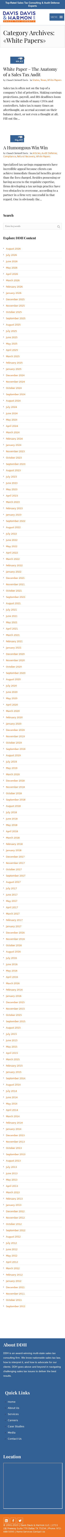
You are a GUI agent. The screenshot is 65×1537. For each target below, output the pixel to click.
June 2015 (12, 1040)
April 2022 (12, 552)
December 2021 (15, 578)
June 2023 (12, 483)
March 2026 (13, 280)
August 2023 (13, 470)
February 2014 (14, 1122)
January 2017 (13, 926)
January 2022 (13, 571)
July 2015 (11, 1034)
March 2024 (13, 432)
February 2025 (14, 362)
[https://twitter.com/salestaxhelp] (20, 1521)
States (35, 80)
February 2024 (14, 438)
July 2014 (11, 1091)
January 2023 (13, 514)
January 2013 (13, 1205)
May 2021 (11, 622)
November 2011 (15, 1293)
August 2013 (13, 1160)
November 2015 (15, 1008)
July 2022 (11, 533)
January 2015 (13, 1072)
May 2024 (11, 419)
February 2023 (14, 508)
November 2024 (15, 381)
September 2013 (15, 1154)
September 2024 (15, 394)
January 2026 (13, 293)
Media (12, 1432)
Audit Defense (49, 153)
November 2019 (15, 736)
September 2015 (15, 1021)
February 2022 (14, 565)
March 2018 (13, 837)
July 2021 (11, 609)
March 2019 (13, 774)
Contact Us (14, 1438)
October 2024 (14, 388)
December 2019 (15, 730)
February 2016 (14, 989)
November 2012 (15, 1217)
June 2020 (12, 692)
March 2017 (13, 913)
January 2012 (13, 1281)
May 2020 (11, 698)
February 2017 (14, 920)
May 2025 (11, 343)
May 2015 (11, 1046)
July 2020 (11, 685)
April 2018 (12, 831)
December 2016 (15, 932)
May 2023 (11, 489)
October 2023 (14, 457)
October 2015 (14, 1015)
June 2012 (12, 1249)
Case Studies (16, 1426)
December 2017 (15, 856)
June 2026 (12, 261)
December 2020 (15, 654)
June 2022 (12, 540)
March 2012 (13, 1268)
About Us (13, 1408)
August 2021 (13, 603)
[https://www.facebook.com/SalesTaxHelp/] (13, 1521)
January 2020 (13, 723)
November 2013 (15, 1141)
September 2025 (15, 318)
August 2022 (13, 527)
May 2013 (11, 1179)
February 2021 (14, 641)
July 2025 (11, 331)
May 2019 (11, 768)
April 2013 (12, 1186)
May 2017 (11, 901)
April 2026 (12, 274)
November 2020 (15, 660)
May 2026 (11, 267)
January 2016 (13, 996)
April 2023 (12, 495)
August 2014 (13, 1084)
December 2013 (15, 1135)
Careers (13, 1420)
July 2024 (11, 407)
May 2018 (11, 825)
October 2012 (14, 1224)
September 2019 (15, 749)
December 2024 (15, 375)
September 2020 (15, 673)
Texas (43, 80)
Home (12, 1401)
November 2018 (15, 787)
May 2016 (11, 970)
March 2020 (13, 711)
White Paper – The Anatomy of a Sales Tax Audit (30, 71)
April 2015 (12, 1053)
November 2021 (15, 584)
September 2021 (15, 597)
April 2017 (12, 907)
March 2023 (13, 502)
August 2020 (13, 679)
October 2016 (14, 945)
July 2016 (11, 958)
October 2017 (14, 869)
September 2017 (15, 875)
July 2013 (11, 1167)
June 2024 (12, 413)
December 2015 (15, 1002)
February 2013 (14, 1198)
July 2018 (11, 812)
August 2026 (13, 248)
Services (13, 1414)
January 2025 (13, 369)
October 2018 (14, 793)
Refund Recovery (26, 156)
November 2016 (15, 939)
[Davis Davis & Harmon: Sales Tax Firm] (19, 17)
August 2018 (13, 806)
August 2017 (13, 882)
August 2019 (13, 755)
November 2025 (15, 305)
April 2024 (12, 426)
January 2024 (13, 445)
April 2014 (12, 1110)
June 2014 (12, 1097)
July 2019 (11, 761)
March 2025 (13, 356)
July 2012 (11, 1243)
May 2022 (11, 546)
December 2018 (15, 780)
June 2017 (12, 894)
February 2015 (14, 1065)
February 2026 (14, 286)
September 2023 (15, 464)
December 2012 (15, 1211)
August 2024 (13, 400)
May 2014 (11, 1103)
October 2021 (14, 590)
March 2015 (13, 1059)
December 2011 (15, 1287)
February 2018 (14, 844)
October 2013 (14, 1148)
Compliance (9, 156)
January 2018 (13, 850)
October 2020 (14, 666)
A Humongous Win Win (25, 147)
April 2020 (12, 704)
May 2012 (11, 1255)
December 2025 (15, 299)
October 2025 (14, 312)
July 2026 (11, 255)
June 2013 (12, 1173)
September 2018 (15, 799)
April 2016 (12, 977)
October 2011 (14, 1300)
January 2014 (13, 1129)
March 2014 (13, 1116)
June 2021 (12, 616)
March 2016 (13, 983)
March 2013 (13, 1192)
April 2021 (12, 628)
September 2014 (15, 1078)
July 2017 (11, 888)
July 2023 (11, 476)
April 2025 (12, 350)
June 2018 (12, 818)
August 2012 (13, 1236)
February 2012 (14, 1274)
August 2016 (13, 951)
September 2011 (15, 1306)
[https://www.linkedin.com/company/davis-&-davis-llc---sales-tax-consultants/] (6, 1521)
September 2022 (15, 521)
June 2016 (12, 964)
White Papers (54, 80)
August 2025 (13, 324)
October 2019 (14, 742)
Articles (36, 153)
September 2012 (15, 1230)
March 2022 (13, 559)
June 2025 (12, 337)
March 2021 (13, 635)
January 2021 (13, 647)
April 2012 (12, 1262)
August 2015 (13, 1027)
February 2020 (14, 717)
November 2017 (15, 863)
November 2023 (15, 451)
